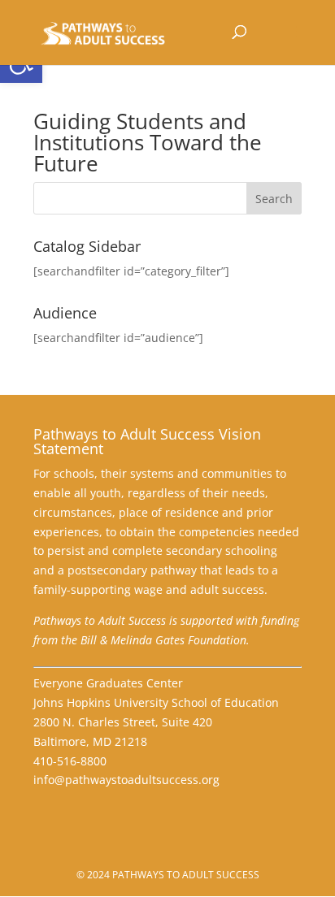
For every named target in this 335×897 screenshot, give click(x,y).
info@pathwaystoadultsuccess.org (126, 779)
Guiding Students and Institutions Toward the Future (147, 142)
